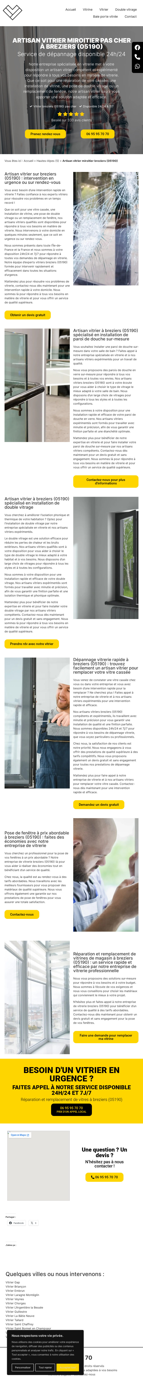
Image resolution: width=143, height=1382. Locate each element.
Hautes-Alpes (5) (48, 161)
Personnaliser (23, 1367)
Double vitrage (126, 9)
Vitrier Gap (13, 1282)
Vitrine (87, 9)
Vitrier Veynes (15, 1299)
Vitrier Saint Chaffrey (19, 1324)
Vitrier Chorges (16, 1303)
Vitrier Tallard (14, 1320)
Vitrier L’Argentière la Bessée (24, 1307)
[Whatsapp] (137, 67)
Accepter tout (68, 1367)
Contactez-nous (84, 1374)
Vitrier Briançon (16, 1286)
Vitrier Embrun (15, 1290)
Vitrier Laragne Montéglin (22, 1295)
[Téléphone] (137, 57)
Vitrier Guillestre (16, 1311)
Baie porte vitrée (105, 16)
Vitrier (103, 9)
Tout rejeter (45, 1367)
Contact (131, 16)
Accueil (70, 9)
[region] (45, 1352)
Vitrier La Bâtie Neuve (20, 1316)
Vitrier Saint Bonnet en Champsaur (28, 1328)
